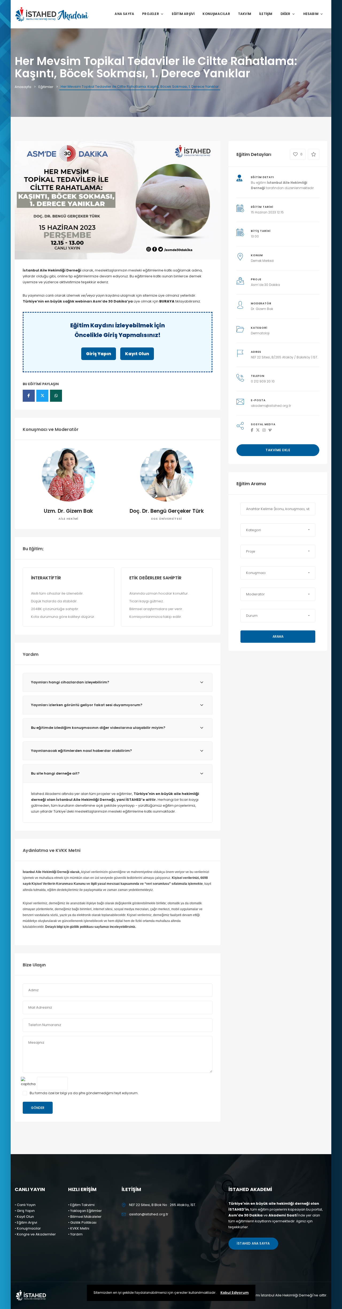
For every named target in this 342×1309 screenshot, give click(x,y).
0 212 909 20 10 (263, 381)
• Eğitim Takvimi (81, 1204)
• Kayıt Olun (24, 1216)
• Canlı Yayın (25, 1204)
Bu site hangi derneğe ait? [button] (55, 773)
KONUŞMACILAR (216, 14)
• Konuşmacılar (28, 1228)
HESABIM (310, 14)
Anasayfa (23, 86)
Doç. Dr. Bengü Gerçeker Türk (167, 511)
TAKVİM (244, 14)
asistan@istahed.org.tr (148, 1214)
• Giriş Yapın (25, 1210)
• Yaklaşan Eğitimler (85, 1210)
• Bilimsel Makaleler (85, 1216)
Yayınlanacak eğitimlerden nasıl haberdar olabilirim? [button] (81, 750)
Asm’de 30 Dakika (265, 284)
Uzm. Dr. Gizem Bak (68, 511)
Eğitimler (45, 86)
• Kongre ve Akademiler (35, 1234)
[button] (277, 530)
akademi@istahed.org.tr (271, 405)
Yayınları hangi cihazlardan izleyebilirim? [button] (70, 682)
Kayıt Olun (137, 354)
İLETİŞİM (266, 14)
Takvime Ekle (278, 450)
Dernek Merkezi (262, 260)
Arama (278, 636)
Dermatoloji (260, 333)
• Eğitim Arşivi (26, 1222)
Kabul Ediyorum (234, 1292)
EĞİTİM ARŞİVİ (183, 14)
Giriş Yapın (98, 354)
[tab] (117, 682)
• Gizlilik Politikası (82, 1222)
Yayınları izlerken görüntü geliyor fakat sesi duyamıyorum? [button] (86, 704)
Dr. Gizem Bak (262, 309)
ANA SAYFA (124, 14)
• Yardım (75, 1234)
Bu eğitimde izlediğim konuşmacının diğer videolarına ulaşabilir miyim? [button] (98, 727)
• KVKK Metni (78, 1228)
